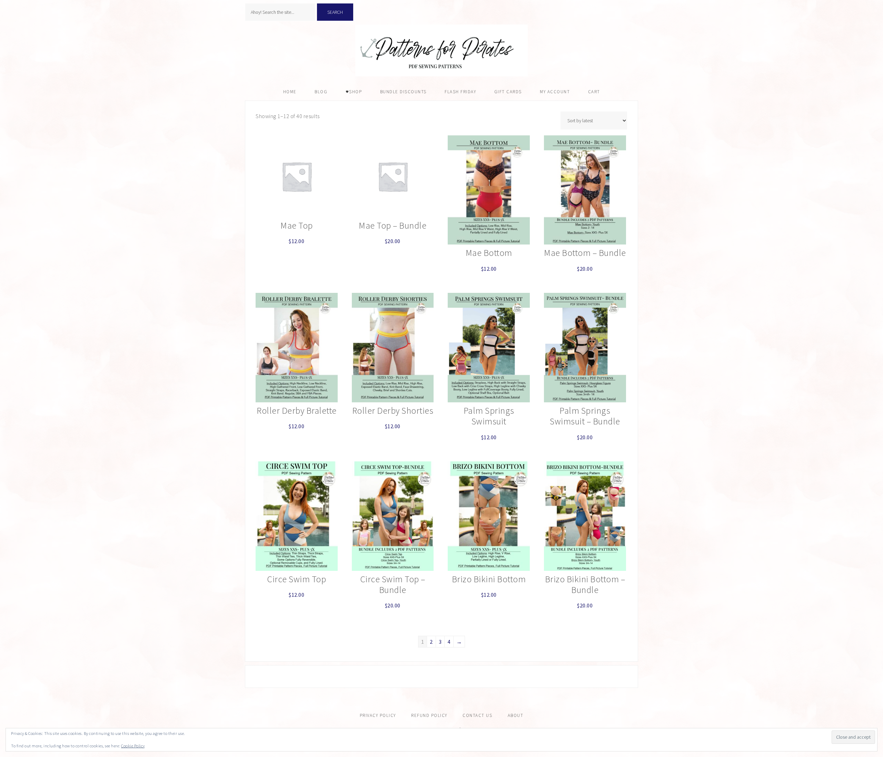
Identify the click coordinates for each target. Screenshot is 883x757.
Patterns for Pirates (441, 50)
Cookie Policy (133, 745)
